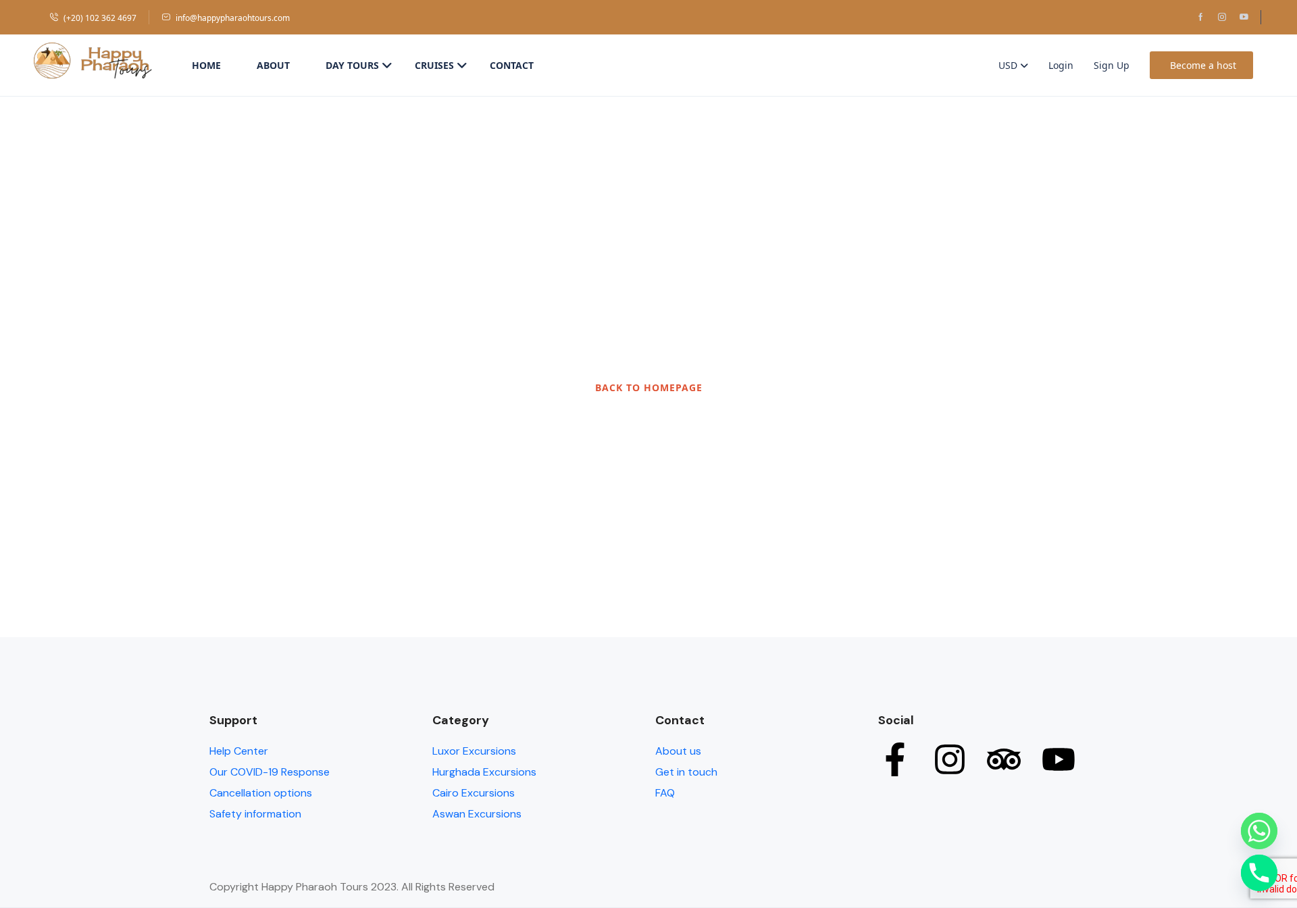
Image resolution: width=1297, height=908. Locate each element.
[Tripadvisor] (1004, 759)
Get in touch (686, 772)
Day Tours (352, 65)
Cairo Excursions (473, 793)
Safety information (255, 814)
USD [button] (1009, 65)
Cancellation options (260, 793)
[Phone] (1259, 873)
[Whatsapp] (1259, 831)
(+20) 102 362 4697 (99, 18)
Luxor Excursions (474, 751)
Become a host (1203, 65)
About (273, 65)
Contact (512, 65)
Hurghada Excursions (484, 772)
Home (206, 65)
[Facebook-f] (895, 759)
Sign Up (1111, 65)
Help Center (238, 751)
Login (1060, 65)
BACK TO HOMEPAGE (649, 387)
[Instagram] (950, 759)
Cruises (434, 65)
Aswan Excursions (477, 814)
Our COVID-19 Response (269, 772)
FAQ (665, 793)
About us (678, 751)
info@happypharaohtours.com (233, 18)
